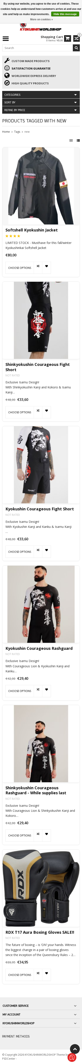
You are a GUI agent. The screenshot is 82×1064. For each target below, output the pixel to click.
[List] (78, 140)
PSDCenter (9, 1059)
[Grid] (71, 140)
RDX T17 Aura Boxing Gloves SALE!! (39, 932)
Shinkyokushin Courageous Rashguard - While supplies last (35, 790)
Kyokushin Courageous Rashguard (39, 648)
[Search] (76, 47)
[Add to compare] (38, 268)
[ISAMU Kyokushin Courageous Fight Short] (41, 464)
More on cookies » (41, 19)
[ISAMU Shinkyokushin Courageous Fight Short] (41, 320)
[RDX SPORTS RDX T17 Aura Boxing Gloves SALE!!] (41, 888)
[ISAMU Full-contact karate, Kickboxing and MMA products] (41, 25)
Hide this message (65, 14)
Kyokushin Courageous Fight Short (39, 508)
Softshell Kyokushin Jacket (31, 230)
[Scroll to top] (75, 1049)
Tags (17, 132)
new (27, 132)
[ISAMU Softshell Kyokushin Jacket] (41, 185)
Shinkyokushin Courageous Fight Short (37, 367)
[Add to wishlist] (46, 268)
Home (6, 132)
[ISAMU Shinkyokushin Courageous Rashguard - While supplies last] (41, 743)
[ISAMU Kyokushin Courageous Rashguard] (41, 604)
